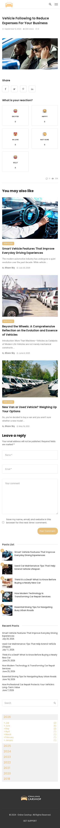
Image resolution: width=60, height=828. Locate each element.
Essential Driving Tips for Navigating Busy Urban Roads (33, 609)
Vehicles (8, 243)
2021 (7, 768)
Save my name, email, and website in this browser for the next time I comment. (28, 521)
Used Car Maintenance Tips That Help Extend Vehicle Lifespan (35, 567)
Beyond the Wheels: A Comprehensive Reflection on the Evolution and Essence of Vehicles (29, 330)
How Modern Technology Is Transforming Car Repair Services (33, 595)
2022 (7, 762)
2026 (7, 717)
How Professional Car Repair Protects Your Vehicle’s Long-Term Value (28, 686)
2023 (7, 757)
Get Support (30, 821)
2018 (7, 779)
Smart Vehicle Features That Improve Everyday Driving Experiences (28, 251)
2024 (7, 751)
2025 (7, 746)
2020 (7, 773)
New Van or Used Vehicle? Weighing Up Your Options (29, 409)
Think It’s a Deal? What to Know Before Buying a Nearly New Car (35, 581)
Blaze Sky (10, 267)
